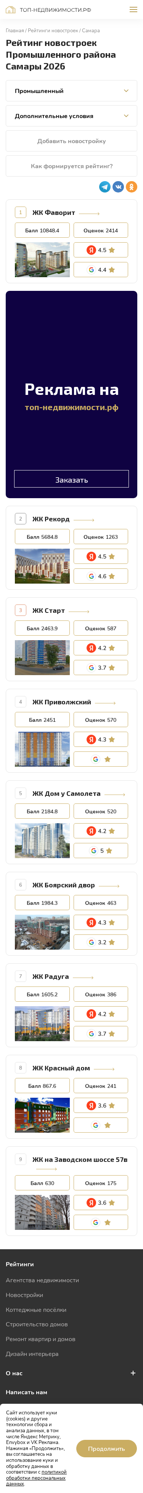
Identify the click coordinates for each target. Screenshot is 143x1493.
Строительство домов (37, 1323)
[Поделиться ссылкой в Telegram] (105, 187)
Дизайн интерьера (32, 1353)
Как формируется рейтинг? (71, 165)
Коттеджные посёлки (36, 1309)
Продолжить (106, 1448)
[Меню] (133, 9)
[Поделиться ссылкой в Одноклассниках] (131, 187)
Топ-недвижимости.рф (48, 9)
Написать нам (26, 1391)
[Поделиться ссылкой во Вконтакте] (118, 187)
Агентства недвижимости (42, 1279)
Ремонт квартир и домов (41, 1338)
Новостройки (24, 1294)
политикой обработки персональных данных (36, 1478)
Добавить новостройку (71, 140)
